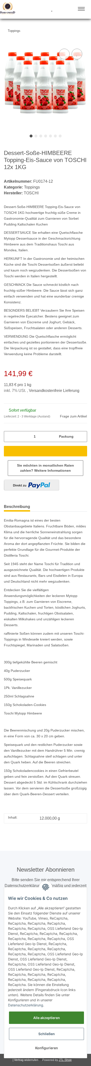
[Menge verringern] (9, 436)
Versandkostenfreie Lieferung (54, 390)
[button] (33, 9)
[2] (31, 485)
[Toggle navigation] (81, 9)
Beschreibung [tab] (17, 507)
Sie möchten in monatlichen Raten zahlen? (45, 467)
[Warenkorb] (60, 9)
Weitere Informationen (52, 470)
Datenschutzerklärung (25, 1005)
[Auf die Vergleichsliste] (64, 54)
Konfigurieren (46, 1048)
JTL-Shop (65, 1060)
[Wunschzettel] (52, 9)
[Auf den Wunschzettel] (77, 54)
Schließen (46, 1034)
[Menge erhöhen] (82, 436)
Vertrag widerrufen (26, 1060)
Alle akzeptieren (46, 1018)
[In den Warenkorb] (45, 451)
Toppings (32, 187)
